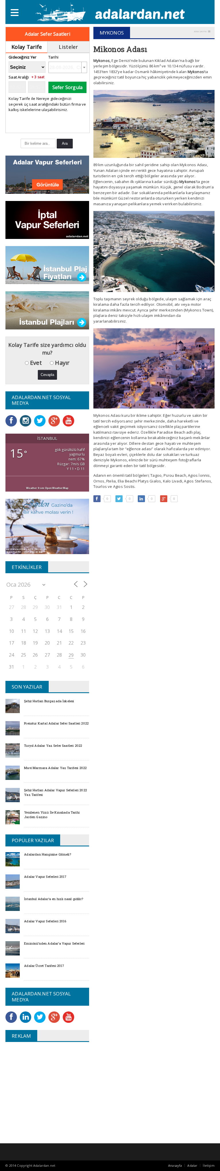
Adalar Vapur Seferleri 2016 (45, 921)
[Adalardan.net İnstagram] (27, 417)
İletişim (208, 1165)
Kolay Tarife (26, 46)
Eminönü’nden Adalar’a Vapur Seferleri (54, 943)
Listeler (68, 46)
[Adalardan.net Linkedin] (27, 1013)
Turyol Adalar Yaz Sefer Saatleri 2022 (53, 745)
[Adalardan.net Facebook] (12, 417)
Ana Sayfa (200, 31)
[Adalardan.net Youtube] (70, 417)
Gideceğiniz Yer (22, 57)
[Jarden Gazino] (47, 500)
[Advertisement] (53, 1088)
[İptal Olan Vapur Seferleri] (47, 203)
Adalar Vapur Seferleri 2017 (45, 876)
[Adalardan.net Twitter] (41, 417)
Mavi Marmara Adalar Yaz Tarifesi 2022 (55, 768)
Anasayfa (175, 1165)
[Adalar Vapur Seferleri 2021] (47, 157)
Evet (35, 363)
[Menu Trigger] (14, 12)
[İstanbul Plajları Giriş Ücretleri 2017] (47, 248)
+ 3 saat (38, 77)
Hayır (62, 363)
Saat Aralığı (19, 77)
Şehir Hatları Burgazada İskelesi (49, 701)
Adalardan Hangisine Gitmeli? (47, 854)
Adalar (192, 1165)
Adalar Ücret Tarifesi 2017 (44, 965)
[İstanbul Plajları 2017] (47, 293)
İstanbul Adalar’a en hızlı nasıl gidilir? (53, 899)
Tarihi (53, 57)
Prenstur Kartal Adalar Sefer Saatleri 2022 (56, 723)
